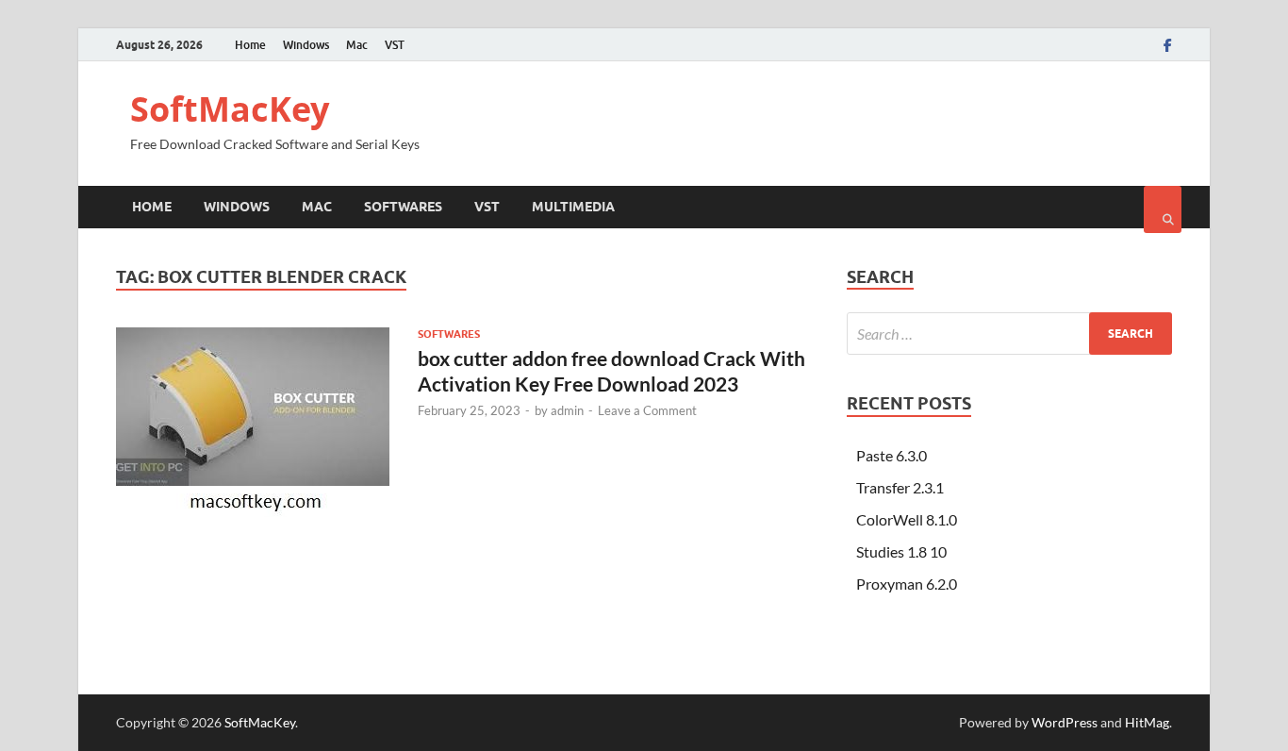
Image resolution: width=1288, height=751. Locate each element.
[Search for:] (1009, 333)
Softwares (403, 206)
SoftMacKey (229, 109)
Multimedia (573, 206)
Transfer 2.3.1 (900, 487)
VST (395, 45)
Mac (357, 45)
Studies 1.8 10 (901, 551)
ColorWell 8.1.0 (906, 519)
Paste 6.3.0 (891, 455)
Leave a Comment (647, 410)
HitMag (1147, 722)
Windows (306, 45)
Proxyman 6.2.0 (906, 583)
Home (250, 45)
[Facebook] (1168, 45)
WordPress (1065, 722)
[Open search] (1162, 209)
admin (567, 410)
